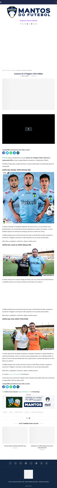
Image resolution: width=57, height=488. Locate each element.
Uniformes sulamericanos (37, 412)
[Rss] (33, 23)
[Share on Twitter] (27, 418)
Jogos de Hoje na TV (24, 391)
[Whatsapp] (29, 23)
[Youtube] (27, 23)
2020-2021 (5, 412)
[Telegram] (31, 23)
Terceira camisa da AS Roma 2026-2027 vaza (15, 446)
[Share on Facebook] (26, 418)
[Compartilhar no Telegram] (14, 152)
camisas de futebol (14, 374)
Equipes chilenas (18, 412)
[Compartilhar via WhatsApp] (10, 152)
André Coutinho (25, 76)
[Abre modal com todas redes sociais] (17, 152)
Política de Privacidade (44, 481)
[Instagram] (20, 463)
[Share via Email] (29, 418)
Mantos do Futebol (6, 70)
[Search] (56, 2)
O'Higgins (27, 412)
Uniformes (13, 70)
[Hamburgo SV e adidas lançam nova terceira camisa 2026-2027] (42, 435)
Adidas (11, 412)
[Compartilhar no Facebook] (3, 152)
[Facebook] (20, 23)
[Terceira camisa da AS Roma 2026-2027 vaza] (15, 435)
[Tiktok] (36, 23)
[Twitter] (22, 23)
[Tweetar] (7, 152)
